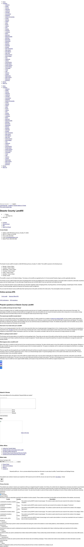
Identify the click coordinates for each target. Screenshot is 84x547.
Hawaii (7, 21)
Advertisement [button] (3, 535)
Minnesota (7, 39)
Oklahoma (7, 59)
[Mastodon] (42, 364)
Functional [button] (2, 520)
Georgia (7, 20)
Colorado (7, 12)
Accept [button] (63, 477)
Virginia (7, 74)
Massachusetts (8, 36)
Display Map (9, 207)
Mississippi (7, 41)
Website (14, 413)
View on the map (25, 433)
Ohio (6, 57)
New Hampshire (9, 48)
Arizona (7, 8)
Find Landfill (4, 296)
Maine (6, 33)
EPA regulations (14, 300)
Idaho (6, 23)
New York (7, 53)
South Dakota (8, 66)
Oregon (7, 60)
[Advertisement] (39, 251)
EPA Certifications (4, 300)
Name (13, 410)
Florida (7, 18)
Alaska (6, 6)
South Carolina (8, 65)
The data (11, 329)
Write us (4, 467)
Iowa (6, 27)
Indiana (7, 26)
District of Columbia (9, 17)
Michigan (7, 38)
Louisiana (7, 32)
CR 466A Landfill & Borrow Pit (10, 451)
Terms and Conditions (8, 466)
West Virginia (8, 77)
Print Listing (3, 207)
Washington (8, 76)
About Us (5, 83)
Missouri (7, 42)
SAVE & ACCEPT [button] (4, 546)
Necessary (4, 494)
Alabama (7, 5)
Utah (6, 71)
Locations (5, 3)
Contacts (5, 222)
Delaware (7, 15)
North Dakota (8, 56)
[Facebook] (42, 361)
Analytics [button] (2, 529)
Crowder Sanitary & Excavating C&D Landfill (13, 450)
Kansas (7, 29)
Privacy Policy (6, 464)
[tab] (43, 222)
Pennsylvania (8, 62)
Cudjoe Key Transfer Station (9, 448)
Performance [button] (3, 525)
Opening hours (6, 224)
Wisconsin (7, 79)
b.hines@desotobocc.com (12, 237)
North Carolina (8, 54)
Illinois (6, 24)
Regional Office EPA (14, 296)
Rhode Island (8, 63)
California (7, 11)
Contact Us (5, 469)
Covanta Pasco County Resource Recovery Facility (14, 453)
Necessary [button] (2, 493)
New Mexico (8, 51)
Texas (6, 70)
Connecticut (8, 14)
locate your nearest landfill (57, 318)
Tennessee (7, 68)
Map (4, 225)
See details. (58, 477)
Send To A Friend (7, 227)
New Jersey (8, 50)
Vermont (7, 73)
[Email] (42, 366)
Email (13, 411)
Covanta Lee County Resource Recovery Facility (14, 454)
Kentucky (7, 30)
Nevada (7, 47)
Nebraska (7, 45)
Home (4, 2)
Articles (4, 82)
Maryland (7, 35)
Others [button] (1, 541)
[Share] (42, 368)
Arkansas (7, 9)
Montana (7, 44)
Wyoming (7, 80)
